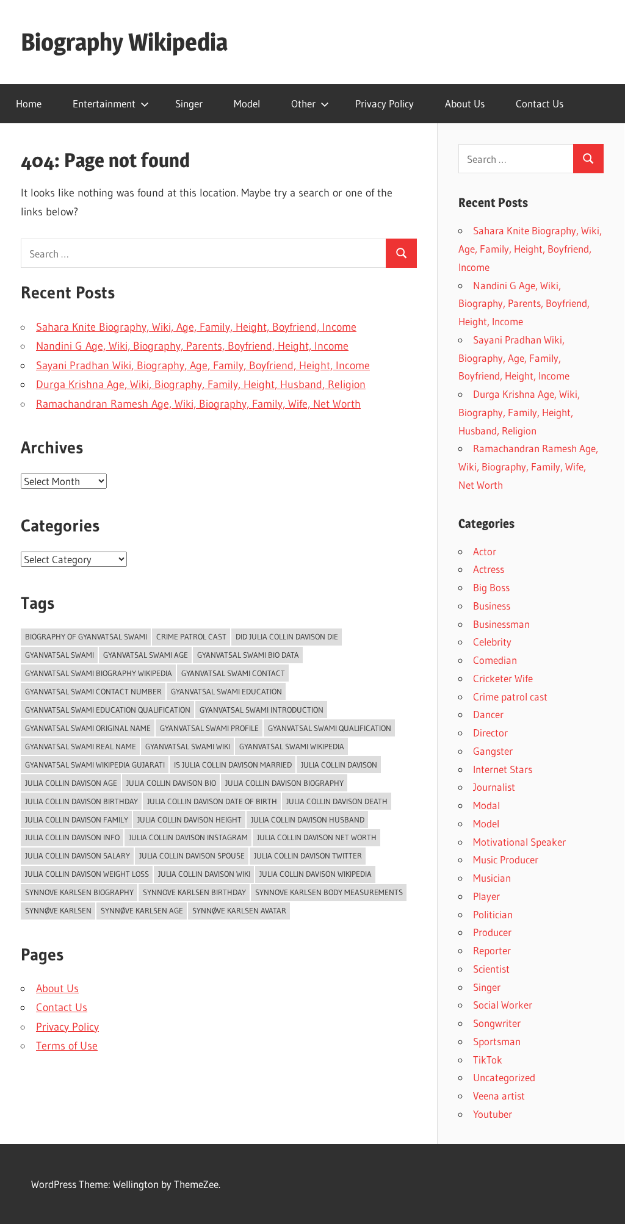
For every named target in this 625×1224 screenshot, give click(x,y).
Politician (493, 914)
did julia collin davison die (287, 636)
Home (29, 103)
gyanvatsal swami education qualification (107, 710)
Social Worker (502, 1004)
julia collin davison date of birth (212, 801)
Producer (492, 932)
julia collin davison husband (307, 819)
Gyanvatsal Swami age (145, 655)
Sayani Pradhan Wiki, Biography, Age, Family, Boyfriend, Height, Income (203, 365)
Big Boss (491, 587)
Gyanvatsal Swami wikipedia (291, 746)
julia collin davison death (337, 801)
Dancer (488, 714)
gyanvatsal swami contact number (93, 691)
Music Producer (505, 859)
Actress (488, 569)
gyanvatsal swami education (226, 691)
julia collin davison (339, 764)
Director (490, 732)
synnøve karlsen (58, 910)
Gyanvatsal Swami (59, 655)
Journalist (494, 786)
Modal (486, 805)
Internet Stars (502, 769)
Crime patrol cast (191, 636)
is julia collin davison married (233, 764)
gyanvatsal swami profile (209, 728)
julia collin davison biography (284, 783)
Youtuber (492, 1113)
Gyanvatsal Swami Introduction (261, 710)
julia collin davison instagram (188, 837)
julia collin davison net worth (317, 837)
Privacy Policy (384, 103)
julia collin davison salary (77, 855)
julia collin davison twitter (308, 855)
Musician (492, 877)
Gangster (493, 750)
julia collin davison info (72, 837)
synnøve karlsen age (142, 910)
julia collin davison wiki (204, 874)
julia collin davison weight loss (87, 874)
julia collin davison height (189, 819)
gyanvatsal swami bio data (248, 655)
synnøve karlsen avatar (239, 910)
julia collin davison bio (171, 783)
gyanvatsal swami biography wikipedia (98, 673)
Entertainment (104, 103)
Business (491, 605)
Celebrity (492, 641)
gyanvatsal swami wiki (187, 746)
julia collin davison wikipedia (315, 874)
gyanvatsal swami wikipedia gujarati (95, 764)
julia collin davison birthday (81, 801)
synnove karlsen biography (79, 892)
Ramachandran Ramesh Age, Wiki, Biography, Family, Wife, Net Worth (198, 404)
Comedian (495, 659)
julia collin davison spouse (192, 855)
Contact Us (539, 103)
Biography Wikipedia (124, 42)
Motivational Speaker (519, 841)
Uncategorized (504, 1077)
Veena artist (499, 1095)
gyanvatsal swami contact (233, 673)
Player (486, 896)
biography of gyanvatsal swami (86, 636)
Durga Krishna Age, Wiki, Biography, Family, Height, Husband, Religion (201, 384)
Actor (484, 551)
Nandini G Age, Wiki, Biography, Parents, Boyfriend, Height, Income (192, 346)
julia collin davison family (76, 819)
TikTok (487, 1059)
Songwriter (497, 1023)
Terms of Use (67, 1046)
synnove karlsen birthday (194, 892)
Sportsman (497, 1041)
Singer (189, 103)
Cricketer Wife (503, 678)
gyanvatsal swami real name (80, 746)
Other (303, 103)
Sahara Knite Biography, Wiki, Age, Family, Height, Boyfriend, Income (196, 327)
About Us (465, 103)
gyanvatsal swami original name (88, 728)
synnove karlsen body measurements (329, 892)
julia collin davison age (71, 783)
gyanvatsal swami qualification (329, 728)
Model (247, 103)
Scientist (491, 968)
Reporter (492, 950)
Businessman (501, 623)
